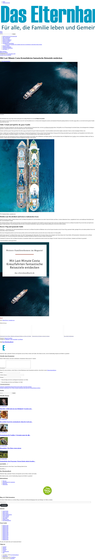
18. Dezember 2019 (11, 53)
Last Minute (20, 339)
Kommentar (3, 368)
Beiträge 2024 (5, 527)
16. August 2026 (3, 445)
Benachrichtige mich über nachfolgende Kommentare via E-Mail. (15, 379)
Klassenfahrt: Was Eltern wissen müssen (10, 448)
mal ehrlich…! (3, 468)
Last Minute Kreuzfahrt (48, 127)
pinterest (4, 548)
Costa (11, 339)
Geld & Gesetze (6, 42)
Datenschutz (5, 484)
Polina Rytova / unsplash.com (8, 320)
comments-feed (6, 551)
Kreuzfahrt (15, 339)
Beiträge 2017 (5, 536)
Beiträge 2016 (5, 537)
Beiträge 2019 (5, 533)
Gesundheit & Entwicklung (8, 43)
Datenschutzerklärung (51, 370)
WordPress (13, 557)
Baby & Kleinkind (6, 37)
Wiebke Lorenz (6, 519)
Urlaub (74, 120)
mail (3, 552)
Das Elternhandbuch (6, 61)
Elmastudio (12, 558)
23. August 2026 (3, 406)
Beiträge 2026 (5, 525)
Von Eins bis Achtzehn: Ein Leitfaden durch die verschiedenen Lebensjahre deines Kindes (23, 44)
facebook (4, 546)
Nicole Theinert (6, 515)
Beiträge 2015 (5, 538)
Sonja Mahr (5, 518)
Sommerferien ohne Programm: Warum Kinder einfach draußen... (17, 461)
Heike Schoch (5, 513)
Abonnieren (3, 505)
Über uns (4, 480)
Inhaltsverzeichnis (6, 2)
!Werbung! (7, 339)
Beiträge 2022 (5, 530)
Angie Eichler (5, 511)
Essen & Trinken (6, 45)
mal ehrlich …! (6, 49)
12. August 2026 (3, 458)
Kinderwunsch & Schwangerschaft (10, 36)
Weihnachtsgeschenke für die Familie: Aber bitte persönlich (16, 386)
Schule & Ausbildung (7, 39)
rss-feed (4, 550)
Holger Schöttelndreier (7, 514)
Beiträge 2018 (5, 534)
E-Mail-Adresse (3, 374)
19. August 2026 (3, 432)
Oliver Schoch (5, 517)
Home (4, 1)
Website (1, 377)
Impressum (5, 483)
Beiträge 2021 (5, 531)
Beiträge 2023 (5, 529)
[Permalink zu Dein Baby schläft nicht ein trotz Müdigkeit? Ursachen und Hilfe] (4, 405)
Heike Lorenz (5, 512)
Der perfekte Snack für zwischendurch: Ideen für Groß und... (16, 422)
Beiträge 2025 (5, 526)
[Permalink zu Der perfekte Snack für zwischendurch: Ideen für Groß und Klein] (4, 418)
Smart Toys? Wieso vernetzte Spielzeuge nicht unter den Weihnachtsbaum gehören (20, 387)
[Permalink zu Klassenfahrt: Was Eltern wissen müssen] (4, 444)
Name (1, 372)
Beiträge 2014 (5, 539)
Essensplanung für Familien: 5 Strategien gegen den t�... (15, 435)
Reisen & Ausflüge (6, 41)
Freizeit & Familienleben (8, 48)
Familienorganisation (7, 46)
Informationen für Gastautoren (9, 482)
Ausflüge (74, 136)
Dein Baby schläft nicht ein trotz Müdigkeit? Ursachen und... (16, 408)
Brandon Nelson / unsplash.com (8, 213)
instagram (5, 549)
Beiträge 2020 (5, 532)
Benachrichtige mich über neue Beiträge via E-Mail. (12, 382)
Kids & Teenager (6, 38)
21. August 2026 (3, 419)
